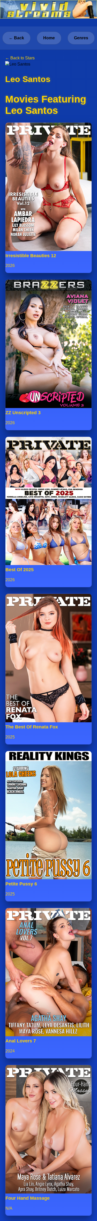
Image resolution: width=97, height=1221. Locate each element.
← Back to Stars (20, 58)
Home (49, 38)
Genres (81, 38)
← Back (16, 38)
